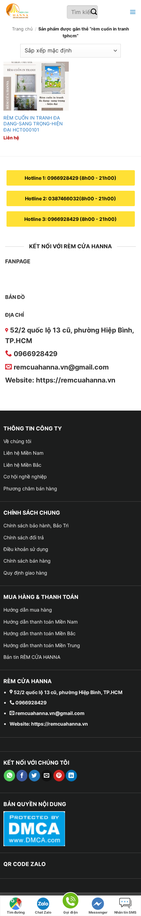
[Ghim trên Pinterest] (59, 775)
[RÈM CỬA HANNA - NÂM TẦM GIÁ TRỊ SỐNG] (36, 12)
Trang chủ (22, 29)
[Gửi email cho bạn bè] (46, 775)
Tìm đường (16, 912)
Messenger (98, 912)
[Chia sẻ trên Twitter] (34, 775)
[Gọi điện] (70, 902)
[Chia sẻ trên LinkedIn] (71, 775)
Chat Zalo (43, 912)
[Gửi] (94, 12)
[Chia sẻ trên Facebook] (22, 775)
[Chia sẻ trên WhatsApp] (9, 775)
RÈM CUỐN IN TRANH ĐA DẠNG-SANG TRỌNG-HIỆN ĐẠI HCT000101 (33, 124)
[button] (132, 12)
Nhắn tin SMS (125, 912)
